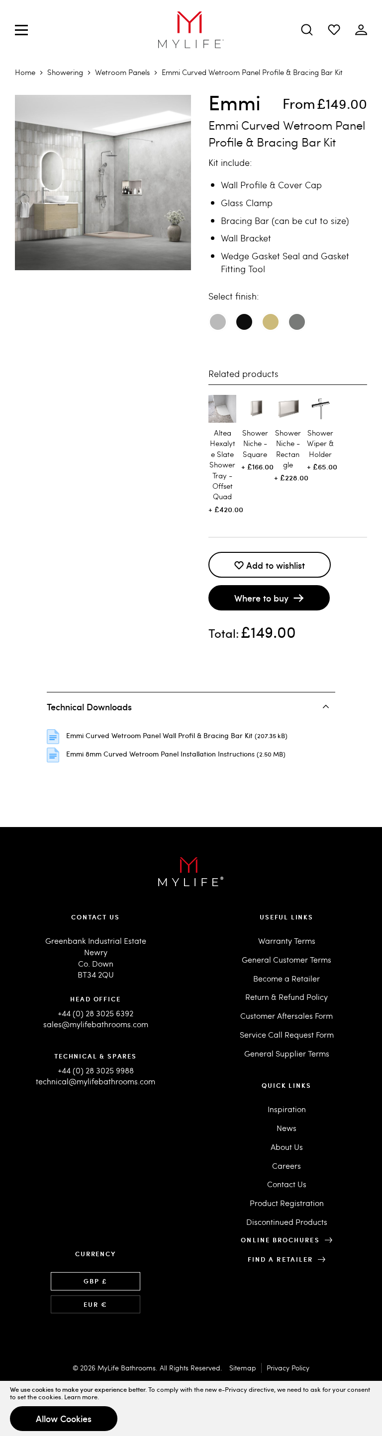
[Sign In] (334, 30)
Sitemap (242, 1367)
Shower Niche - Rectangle (288, 448)
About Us (287, 1146)
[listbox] (287, 325)
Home (25, 72)
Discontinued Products (286, 1221)
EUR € (95, 1304)
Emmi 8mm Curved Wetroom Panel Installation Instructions (161, 753)
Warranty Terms (286, 940)
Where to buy (261, 598)
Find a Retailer (280, 1259)
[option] (217, 321)
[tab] (191, 706)
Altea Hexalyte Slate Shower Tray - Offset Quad (222, 465)
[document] (191, 1408)
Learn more (80, 1396)
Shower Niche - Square (255, 443)
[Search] (307, 30)
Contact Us (286, 1184)
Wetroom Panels (122, 72)
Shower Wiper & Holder (320, 443)
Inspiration (287, 1109)
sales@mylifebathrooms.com (95, 1024)
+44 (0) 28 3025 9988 (96, 1070)
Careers (286, 1165)
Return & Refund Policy (286, 996)
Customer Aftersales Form (286, 1015)
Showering (65, 72)
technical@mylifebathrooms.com (95, 1081)
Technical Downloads (89, 706)
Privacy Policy (288, 1367)
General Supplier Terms (286, 1053)
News (286, 1128)
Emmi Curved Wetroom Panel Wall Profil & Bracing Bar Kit (160, 735)
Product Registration (287, 1203)
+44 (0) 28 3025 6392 (95, 1013)
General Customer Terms (286, 959)
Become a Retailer (286, 978)
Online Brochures (280, 1239)
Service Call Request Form (287, 1034)
